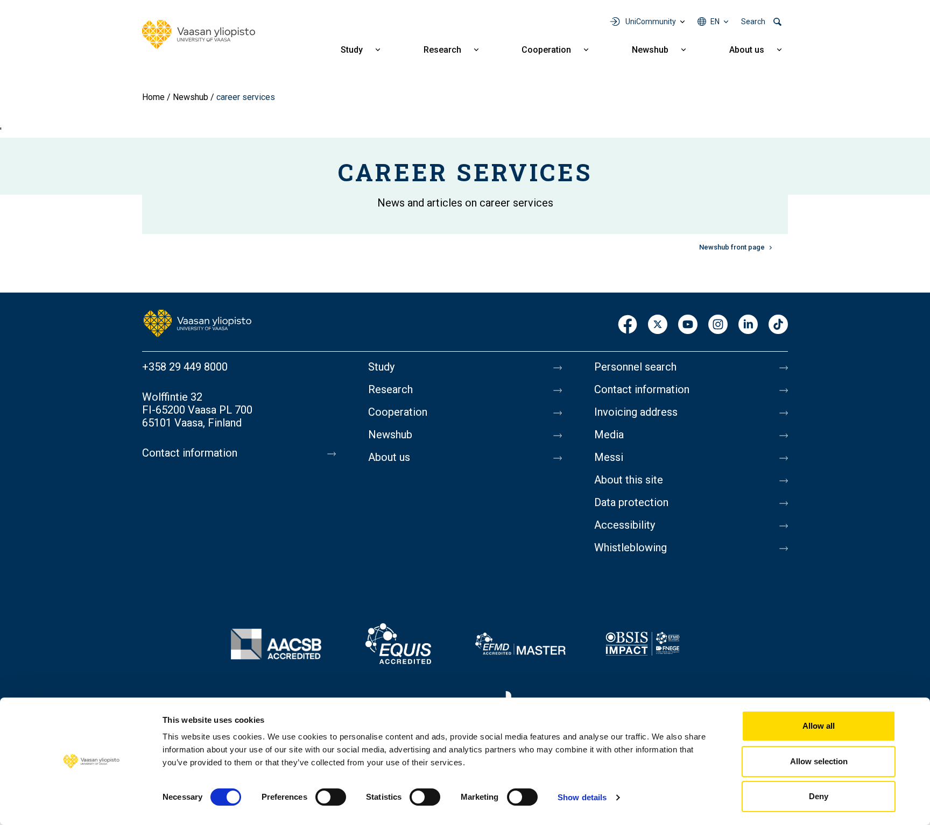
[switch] (330, 797)
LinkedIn (748, 325)
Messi (608, 457)
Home (153, 97)
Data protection (631, 502)
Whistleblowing (630, 547)
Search (753, 21)
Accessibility (624, 524)
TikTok (778, 325)
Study (352, 50)
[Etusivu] (197, 323)
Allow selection (819, 761)
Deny (818, 796)
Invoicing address (636, 412)
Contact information (189, 452)
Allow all (818, 725)
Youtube (688, 325)
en (715, 21)
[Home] (198, 34)
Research (442, 50)
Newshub (650, 50)
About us (746, 50)
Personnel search (635, 366)
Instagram (718, 325)
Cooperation (546, 50)
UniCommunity (651, 21)
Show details (582, 797)
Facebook (627, 325)
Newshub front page (732, 247)
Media (609, 434)
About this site (628, 479)
